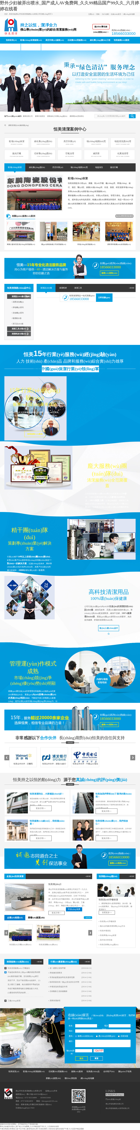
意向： (72, 1036)
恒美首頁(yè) (11, 40)
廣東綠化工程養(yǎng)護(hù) (57, 116)
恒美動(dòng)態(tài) (31, 47)
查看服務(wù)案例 (35, 434)
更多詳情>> (106, 811)
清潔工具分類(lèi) (19, 329)
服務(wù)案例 (77, 1071)
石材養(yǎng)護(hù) (43, 154)
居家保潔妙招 (55, 1001)
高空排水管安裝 (106, 940)
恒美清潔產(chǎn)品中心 (19, 288)
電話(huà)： (105, 1027)
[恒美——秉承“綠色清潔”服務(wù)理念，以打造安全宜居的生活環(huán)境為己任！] (70, 81)
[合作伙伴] (70, 742)
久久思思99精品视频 (76, 1129)
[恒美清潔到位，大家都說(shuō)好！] (17, 802)
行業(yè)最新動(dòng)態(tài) (64, 962)
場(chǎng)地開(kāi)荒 (96, 142)
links (110, 1091)
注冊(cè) (91, 14)
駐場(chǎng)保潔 (16, 142)
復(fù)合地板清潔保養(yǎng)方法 (112, 926)
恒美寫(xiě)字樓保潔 (108, 899)
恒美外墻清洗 (105, 931)
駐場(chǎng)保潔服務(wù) (31, 40)
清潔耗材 (63, 288)
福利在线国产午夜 (61, 1129)
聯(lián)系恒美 (49, 47)
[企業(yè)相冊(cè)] (88, 917)
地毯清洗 (99, 167)
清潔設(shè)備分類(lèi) (21, 296)
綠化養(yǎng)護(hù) (43, 142)
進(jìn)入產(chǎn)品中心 (108, 629)
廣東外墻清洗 (40, 116)
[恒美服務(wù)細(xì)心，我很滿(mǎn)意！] (17, 830)
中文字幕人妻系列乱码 (26, 1129)
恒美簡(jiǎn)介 (55, 884)
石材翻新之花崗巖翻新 (58, 991)
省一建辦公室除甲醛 (58, 968)
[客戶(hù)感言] (70, 784)
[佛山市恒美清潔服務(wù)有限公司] (11, 33)
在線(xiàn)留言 (116, 14)
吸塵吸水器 (17, 318)
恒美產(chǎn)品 (12, 47)
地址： (72, 1031)
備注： (72, 1041)
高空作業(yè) (70, 142)
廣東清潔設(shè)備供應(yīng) (18, 125)
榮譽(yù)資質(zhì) (36, 917)
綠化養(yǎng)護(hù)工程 (100, 40)
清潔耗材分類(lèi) (19, 334)
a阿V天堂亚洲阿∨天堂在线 (45, 1129)
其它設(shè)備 (18, 324)
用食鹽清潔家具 (56, 973)
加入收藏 (105, 14)
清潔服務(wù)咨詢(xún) (18, 962)
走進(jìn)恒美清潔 (15, 876)
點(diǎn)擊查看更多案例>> (124, 216)
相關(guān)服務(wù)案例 (23, 216)
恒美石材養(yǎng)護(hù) (109, 945)
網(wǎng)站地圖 (129, 14)
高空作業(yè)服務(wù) (55, 40)
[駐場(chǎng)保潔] (34, 193)
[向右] (132, 757)
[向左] (6, 757)
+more (131, 288)
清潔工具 (78, 288)
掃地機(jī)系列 (18, 307)
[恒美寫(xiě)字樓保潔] (116, 890)
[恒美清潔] (70, 266)
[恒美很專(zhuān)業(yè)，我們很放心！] (83, 830)
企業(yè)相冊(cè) (15, 917)
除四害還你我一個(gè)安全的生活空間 (64, 982)
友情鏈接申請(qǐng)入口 (115, 1095)
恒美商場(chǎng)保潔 (108, 935)
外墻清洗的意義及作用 (58, 987)
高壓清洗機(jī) (18, 302)
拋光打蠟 (16, 154)
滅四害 (96, 154)
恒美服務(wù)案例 (121, 40)
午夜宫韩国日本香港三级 (9, 1129)
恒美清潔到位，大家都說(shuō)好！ (47, 794)
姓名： (72, 1026)
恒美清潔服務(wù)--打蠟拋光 (19, 968)
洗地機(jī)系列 (18, 313)
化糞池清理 (122, 154)
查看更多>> (107, 913)
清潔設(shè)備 (46, 288)
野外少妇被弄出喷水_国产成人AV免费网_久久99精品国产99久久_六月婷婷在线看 (29, 1126)
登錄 (98, 14)
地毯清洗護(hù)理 (122, 142)
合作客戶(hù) (109, 1071)
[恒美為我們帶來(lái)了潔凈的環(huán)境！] (83, 802)
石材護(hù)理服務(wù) (77, 40)
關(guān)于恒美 (125, 1071)
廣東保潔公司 (28, 116)
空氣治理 (69, 154)
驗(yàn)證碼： (71, 1052)
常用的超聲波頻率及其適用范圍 (62, 977)
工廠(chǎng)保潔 (14, 1001)
